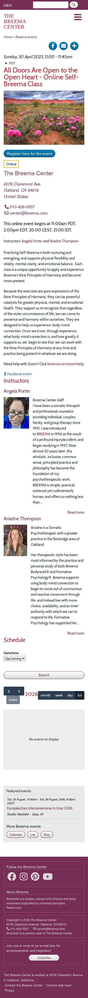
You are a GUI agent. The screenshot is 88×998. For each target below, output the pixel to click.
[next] (19, 691)
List (32, 834)
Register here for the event (29, 153)
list (80, 695)
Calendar (16, 834)
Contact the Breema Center (24, 985)
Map (47, 834)
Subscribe (44, 957)
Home (8, 36)
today (13, 699)
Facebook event (19, 374)
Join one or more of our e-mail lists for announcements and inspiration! (33, 948)
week (59, 695)
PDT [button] (12, 63)
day (70, 695)
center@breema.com (29, 213)
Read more (75, 512)
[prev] (9, 691)
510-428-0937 (22, 207)
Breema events (26, 36)
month (46, 695)
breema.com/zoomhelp (65, 364)
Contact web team (59, 985)
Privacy (9, 990)
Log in (8, 5)
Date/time (11, 653)
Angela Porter (32, 241)
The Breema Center (15, 21)
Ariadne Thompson (64, 241)
